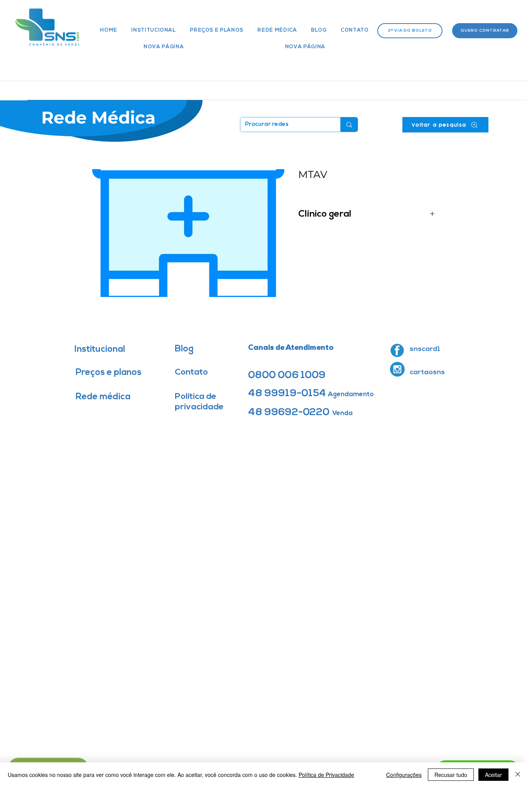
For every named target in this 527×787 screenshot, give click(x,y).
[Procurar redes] (349, 124)
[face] (397, 350)
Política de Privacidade (326, 775)
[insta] (397, 369)
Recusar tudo (450, 775)
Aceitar (493, 775)
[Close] (517, 774)
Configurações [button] (404, 775)
